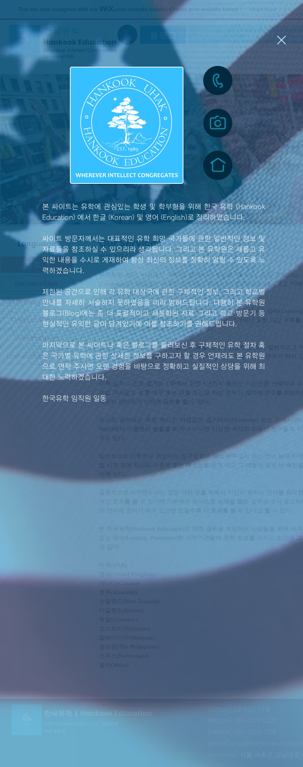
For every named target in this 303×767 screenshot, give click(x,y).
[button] (281, 40)
